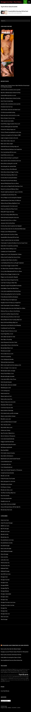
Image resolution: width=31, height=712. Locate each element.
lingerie (14, 669)
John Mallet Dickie (18, 13)
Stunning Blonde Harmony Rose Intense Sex (11, 660)
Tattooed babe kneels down (7, 362)
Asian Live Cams (5, 520)
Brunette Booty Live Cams (7, 540)
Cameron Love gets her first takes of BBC (11, 135)
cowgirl (7, 674)
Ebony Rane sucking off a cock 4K (9, 163)
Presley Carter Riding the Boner (8, 231)
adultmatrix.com (20, 679)
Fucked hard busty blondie (7, 473)
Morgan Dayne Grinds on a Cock (9, 331)
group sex (19, 672)
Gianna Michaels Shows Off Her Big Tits (10, 507)
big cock (19, 676)
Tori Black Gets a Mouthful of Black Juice (11, 268)
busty (15, 672)
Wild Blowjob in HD (6, 387)
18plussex (9, 707)
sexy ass (11, 674)
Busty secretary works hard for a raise (10, 115)
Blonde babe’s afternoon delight (8, 385)
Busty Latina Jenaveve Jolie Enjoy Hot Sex (11, 654)
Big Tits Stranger (5, 528)
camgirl (9, 672)
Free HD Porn (14, 707)
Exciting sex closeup (6, 487)
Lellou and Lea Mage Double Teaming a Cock (12, 186)
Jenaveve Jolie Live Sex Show (8, 223)
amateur (24, 670)
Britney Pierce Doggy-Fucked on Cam (10, 274)
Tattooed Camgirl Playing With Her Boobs (11, 285)
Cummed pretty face (6, 464)
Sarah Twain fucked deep (7, 101)
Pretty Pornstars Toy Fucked (8, 478)
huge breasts (23, 678)
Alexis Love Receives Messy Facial (9, 209)
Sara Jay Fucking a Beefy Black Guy (9, 214)
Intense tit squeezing (6, 356)
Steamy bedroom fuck (6, 396)
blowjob (12, 672)
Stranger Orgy (4, 599)
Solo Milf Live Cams (5, 574)
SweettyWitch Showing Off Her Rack (18, 11)
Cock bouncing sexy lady (7, 407)
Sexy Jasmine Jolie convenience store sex (11, 160)
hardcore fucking (14, 679)
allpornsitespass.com (5, 678)
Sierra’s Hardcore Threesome (8, 436)
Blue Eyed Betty (5, 450)
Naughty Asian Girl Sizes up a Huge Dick (11, 302)
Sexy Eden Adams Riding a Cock (8, 248)
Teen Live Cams (4, 616)
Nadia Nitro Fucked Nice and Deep (9, 245)
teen (27, 676)
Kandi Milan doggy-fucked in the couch (10, 123)
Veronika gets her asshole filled (8, 166)
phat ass (11, 676)
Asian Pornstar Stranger (7, 523)
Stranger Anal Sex (5, 579)
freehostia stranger (4, 706)
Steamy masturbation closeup (8, 416)
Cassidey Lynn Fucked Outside (8, 251)
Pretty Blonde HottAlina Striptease (9, 297)
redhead (5, 672)
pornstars (3, 681)
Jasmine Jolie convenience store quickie (10, 89)
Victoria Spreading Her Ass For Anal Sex (11, 294)
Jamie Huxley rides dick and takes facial (10, 109)
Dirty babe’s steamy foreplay (8, 453)
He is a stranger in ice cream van (9, 367)
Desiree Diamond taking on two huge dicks (11, 149)
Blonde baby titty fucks (6, 509)
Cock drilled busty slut (6, 461)
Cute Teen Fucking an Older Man (9, 282)
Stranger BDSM (4, 585)
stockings (2, 669)
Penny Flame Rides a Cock (7, 373)
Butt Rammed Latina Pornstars (8, 444)
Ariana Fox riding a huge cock (8, 129)
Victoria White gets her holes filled (9, 126)
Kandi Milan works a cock (7, 155)
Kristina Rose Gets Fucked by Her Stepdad (11, 226)
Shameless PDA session (6, 404)
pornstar (15, 676)
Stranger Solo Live (5, 613)
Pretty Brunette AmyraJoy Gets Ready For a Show (13, 308)
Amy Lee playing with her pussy (8, 152)
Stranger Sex (4, 608)
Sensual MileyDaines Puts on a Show (10, 183)
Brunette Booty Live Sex (6, 542)
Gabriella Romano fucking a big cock (10, 146)
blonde (2, 670)
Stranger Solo (4, 611)
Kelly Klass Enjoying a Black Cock (9, 174)
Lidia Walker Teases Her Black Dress (10, 288)
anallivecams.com (5, 676)
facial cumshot (18, 669)
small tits (23, 672)
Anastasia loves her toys (7, 106)
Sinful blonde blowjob (6, 382)
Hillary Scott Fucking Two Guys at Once (10, 257)
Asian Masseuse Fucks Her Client (9, 342)
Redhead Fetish (4, 568)
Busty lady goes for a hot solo (8, 481)
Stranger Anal (4, 576)
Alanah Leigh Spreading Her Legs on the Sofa (12, 192)
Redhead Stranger (5, 571)
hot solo (25, 679)
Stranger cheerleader (6, 594)
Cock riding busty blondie (7, 359)
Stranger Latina (4, 596)
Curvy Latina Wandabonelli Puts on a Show (11, 271)
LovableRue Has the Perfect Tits (8, 194)
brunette (14, 670)
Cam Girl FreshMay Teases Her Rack (10, 314)
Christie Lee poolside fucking (8, 112)
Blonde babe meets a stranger (8, 370)
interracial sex (16, 674)
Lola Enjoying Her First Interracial (9, 206)
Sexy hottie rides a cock (6, 427)
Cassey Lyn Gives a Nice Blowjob (9, 169)
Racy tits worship (5, 495)
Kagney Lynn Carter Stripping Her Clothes (11, 254)
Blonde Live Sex (4, 534)
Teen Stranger (4, 619)
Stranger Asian (4, 582)
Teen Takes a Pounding (6, 339)
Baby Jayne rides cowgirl (7, 143)
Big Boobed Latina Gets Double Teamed (10, 458)
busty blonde (23, 676)
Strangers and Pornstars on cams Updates (15, 645)
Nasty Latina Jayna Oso (6, 399)
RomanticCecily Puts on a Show (8, 220)
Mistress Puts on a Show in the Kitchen (10, 311)
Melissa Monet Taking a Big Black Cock (10, 203)
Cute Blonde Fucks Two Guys (8, 328)
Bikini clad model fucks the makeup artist (11, 365)
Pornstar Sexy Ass (5, 565)
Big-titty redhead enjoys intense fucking (10, 92)
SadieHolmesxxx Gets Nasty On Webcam (11, 200)
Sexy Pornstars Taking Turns (7, 433)
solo (28, 679)
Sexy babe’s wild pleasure (7, 455)
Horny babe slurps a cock (7, 353)
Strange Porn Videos (4, 707)
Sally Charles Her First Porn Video (9, 234)
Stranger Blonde (5, 591)
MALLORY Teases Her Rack (7, 211)
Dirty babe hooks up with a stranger (9, 413)
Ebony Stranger (4, 554)
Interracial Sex (4, 557)
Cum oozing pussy (5, 390)
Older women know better (7, 121)
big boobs (11, 678)
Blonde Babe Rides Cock (7, 348)
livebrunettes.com (17, 678)
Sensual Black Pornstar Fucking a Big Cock (11, 319)
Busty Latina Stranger (6, 548)
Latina (4, 674)
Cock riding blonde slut (6, 467)
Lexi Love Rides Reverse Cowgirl (9, 421)
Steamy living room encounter (8, 402)
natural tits (7, 681)
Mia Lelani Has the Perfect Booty (9, 180)
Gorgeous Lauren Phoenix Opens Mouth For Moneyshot (14, 651)
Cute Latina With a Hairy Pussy (8, 379)
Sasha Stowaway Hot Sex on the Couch (10, 316)
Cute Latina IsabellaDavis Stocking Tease (11, 291)
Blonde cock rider (5, 475)
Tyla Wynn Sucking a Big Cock (8, 492)
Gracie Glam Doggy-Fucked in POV (9, 265)
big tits (6, 670)
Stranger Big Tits (5, 588)
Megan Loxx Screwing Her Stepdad (9, 277)
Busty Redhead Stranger (7, 551)
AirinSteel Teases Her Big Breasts (9, 299)
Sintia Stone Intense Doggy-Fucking (9, 172)
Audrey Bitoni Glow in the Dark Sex (9, 345)
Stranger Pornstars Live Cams (8, 602)
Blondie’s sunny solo (6, 419)
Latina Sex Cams (5, 559)
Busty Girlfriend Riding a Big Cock (9, 322)
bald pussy (9, 669)
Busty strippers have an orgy (8, 118)
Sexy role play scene (6, 424)
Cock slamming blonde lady (7, 438)
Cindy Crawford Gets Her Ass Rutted (10, 240)
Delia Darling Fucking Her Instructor (10, 217)
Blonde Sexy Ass (5, 537)
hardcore (23, 674)
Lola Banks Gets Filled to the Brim (9, 260)
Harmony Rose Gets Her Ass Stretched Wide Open (13, 228)
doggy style (19, 670)
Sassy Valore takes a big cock (8, 140)
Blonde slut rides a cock (6, 490)
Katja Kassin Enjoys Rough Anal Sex (9, 280)
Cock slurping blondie (6, 498)
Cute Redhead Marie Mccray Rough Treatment (12, 262)
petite (5, 679)
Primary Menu (29, 2)
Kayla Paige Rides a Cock (7, 333)
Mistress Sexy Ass (5, 562)
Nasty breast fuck (5, 393)
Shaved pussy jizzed (5, 350)
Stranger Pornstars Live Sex (7, 605)
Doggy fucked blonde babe (7, 441)
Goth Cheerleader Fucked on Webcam (10, 305)
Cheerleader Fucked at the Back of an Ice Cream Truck (14, 243)
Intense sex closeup (5, 430)
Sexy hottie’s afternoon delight (8, 504)
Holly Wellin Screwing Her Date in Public (11, 657)
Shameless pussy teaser (6, 484)
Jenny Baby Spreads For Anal (8, 336)
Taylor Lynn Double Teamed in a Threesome (11, 470)
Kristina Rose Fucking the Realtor (9, 177)
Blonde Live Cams (5, 531)
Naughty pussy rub (5, 501)
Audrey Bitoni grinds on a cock (8, 95)
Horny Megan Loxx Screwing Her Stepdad (11, 197)
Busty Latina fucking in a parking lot (9, 157)
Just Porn (18, 707)
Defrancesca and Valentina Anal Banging (11, 325)
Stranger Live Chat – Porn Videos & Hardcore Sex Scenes (12, 2)
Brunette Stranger (5, 545)
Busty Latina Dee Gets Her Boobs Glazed (11, 649)
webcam (10, 670)
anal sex (8, 679)
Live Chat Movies (5, 691)
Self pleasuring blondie (6, 447)
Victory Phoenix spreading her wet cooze (11, 132)
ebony (6, 669)
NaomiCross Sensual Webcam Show (10, 189)
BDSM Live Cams (5, 525)
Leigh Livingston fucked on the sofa (9, 138)
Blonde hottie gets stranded (7, 376)
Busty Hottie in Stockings (7, 410)
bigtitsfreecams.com (25, 669)
